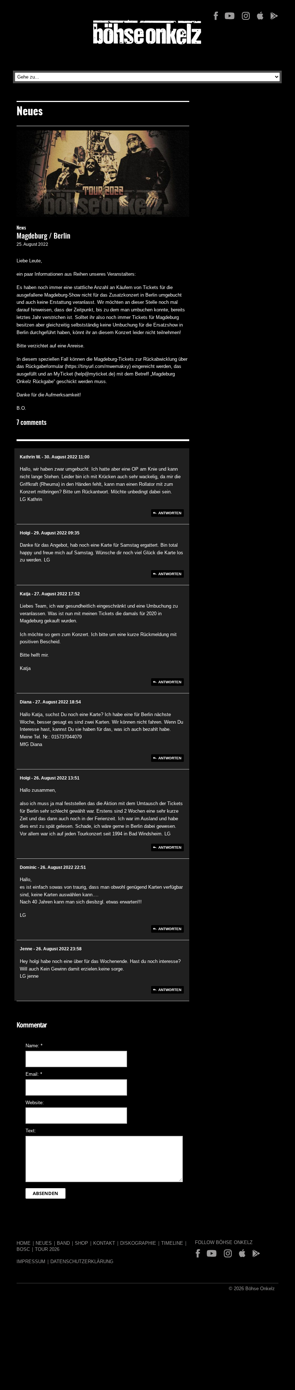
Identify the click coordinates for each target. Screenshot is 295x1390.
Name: (34, 1045)
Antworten (169, 513)
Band (63, 1243)
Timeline (172, 1243)
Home (24, 1243)
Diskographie (138, 1243)
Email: (34, 1074)
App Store (260, 16)
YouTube (230, 16)
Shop (81, 1243)
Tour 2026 (47, 1249)
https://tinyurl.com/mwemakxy (97, 366)
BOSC (23, 1249)
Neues (44, 1243)
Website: (35, 1102)
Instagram (246, 16)
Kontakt (104, 1243)
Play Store (273, 16)
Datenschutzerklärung (81, 1261)
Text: (31, 1130)
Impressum (31, 1261)
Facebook (216, 16)
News (21, 228)
